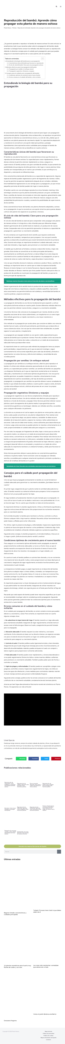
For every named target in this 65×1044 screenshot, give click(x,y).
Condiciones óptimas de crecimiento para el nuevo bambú (24, 75)
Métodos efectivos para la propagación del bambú (21, 67)
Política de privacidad (48, 1033)
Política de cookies (48, 1035)
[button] (56, 7)
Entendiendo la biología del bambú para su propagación (23, 61)
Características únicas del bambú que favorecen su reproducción (26, 63)
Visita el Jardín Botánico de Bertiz (44, 1014)
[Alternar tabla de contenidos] (42, 58)
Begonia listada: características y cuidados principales (15, 913)
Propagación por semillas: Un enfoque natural (21, 69)
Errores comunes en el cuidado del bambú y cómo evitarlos (25, 77)
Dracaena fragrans (10, 1020)
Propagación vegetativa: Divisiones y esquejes (21, 71)
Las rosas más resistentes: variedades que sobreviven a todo (45, 966)
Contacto (48, 1039)
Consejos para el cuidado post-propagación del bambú (22, 73)
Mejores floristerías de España (48, 1037)
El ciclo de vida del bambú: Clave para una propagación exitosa (26, 65)
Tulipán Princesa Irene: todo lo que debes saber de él (47, 911)
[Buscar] (59, 852)
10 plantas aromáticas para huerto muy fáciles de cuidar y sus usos (17, 966)
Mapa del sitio (48, 1031)
